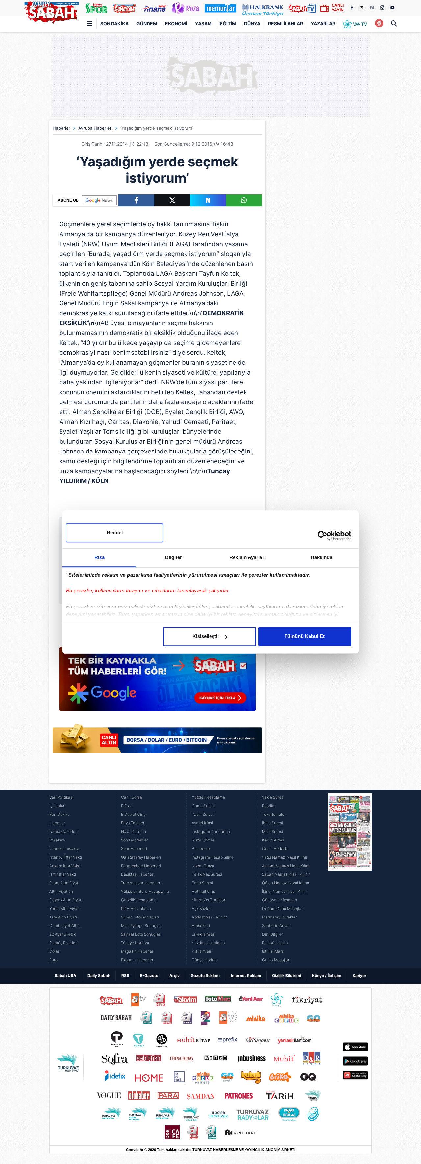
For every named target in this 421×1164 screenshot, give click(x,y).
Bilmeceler (201, 848)
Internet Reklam (246, 975)
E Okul (127, 805)
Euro (53, 959)
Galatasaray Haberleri (141, 857)
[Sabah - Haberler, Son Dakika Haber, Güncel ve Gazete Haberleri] (51, 11)
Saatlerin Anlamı (277, 925)
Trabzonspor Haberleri (141, 882)
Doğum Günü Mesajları (283, 908)
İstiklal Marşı (273, 951)
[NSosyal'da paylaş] (208, 200)
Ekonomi (176, 23)
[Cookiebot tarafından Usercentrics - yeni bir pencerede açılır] (322, 536)
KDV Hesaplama (136, 908)
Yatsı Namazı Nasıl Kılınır (284, 857)
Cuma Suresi (203, 805)
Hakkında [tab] (322, 557)
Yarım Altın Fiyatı (64, 908)
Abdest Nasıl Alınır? (209, 917)
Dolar (54, 951)
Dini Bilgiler (272, 934)
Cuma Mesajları (276, 959)
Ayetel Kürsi (202, 822)
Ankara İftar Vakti (64, 865)
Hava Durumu (133, 831)
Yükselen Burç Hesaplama (145, 891)
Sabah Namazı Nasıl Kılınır (286, 874)
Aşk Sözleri (201, 908)
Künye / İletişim (326, 975)
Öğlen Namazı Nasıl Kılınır (285, 882)
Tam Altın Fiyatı (63, 917)
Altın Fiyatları (61, 891)
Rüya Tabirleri (133, 822)
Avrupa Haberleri (95, 128)
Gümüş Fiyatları (63, 942)
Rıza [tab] (99, 557)
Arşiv (174, 975)
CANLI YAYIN (338, 7)
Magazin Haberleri (137, 951)
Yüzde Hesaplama (208, 797)
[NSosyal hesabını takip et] (372, 8)
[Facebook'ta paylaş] (136, 200)
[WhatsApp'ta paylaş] (244, 200)
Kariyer (359, 975)
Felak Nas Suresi (207, 874)
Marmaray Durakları (280, 917)
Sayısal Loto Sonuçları (141, 934)
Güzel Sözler (203, 840)
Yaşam (203, 23)
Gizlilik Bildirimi (286, 975)
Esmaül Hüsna (275, 942)
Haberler (61, 128)
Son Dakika (114, 23)
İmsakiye (57, 840)
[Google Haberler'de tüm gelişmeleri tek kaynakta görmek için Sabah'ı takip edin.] (157, 682)
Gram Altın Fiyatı (64, 882)
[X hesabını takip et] (362, 8)
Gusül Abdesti (274, 848)
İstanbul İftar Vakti (65, 857)
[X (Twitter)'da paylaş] (172, 200)
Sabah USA (65, 975)
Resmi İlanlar (285, 23)
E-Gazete (149, 975)
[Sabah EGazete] (350, 878)
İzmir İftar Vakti (62, 874)
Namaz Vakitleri (63, 831)
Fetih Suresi (202, 882)
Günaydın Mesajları (279, 899)
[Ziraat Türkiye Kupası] (379, 24)
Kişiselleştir (205, 636)
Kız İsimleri (201, 951)
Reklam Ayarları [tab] (247, 557)
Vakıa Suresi (273, 797)
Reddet (115, 532)
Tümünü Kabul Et (305, 636)
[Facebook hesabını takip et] (352, 8)
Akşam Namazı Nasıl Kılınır (286, 865)
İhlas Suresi (272, 822)
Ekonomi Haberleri (137, 959)
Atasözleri (201, 925)
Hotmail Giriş (203, 891)
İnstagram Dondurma (211, 831)
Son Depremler (134, 840)
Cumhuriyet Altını (65, 925)
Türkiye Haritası (135, 942)
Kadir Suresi (273, 840)
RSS (125, 975)
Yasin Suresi (203, 814)
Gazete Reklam (205, 975)
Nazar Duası (203, 865)
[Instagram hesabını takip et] (382, 8)
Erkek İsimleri (203, 934)
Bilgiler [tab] (173, 557)
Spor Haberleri (134, 848)
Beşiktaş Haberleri (137, 874)
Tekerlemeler (273, 814)
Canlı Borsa (131, 797)
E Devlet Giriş (133, 814)
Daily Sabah (98, 975)
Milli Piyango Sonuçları (141, 925)
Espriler (269, 805)
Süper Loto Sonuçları (140, 917)
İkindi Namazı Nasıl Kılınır (285, 891)
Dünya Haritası (205, 959)
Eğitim (228, 23)
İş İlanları (57, 805)
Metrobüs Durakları (209, 899)
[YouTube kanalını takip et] (392, 8)
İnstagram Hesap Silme (213, 857)
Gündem (146, 23)
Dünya (252, 23)
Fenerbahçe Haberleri (141, 865)
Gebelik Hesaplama (139, 899)
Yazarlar (323, 23)
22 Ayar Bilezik (62, 934)
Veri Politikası (61, 797)
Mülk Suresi (272, 831)
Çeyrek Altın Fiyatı (65, 899)
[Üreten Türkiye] (263, 8)
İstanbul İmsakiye (65, 848)
